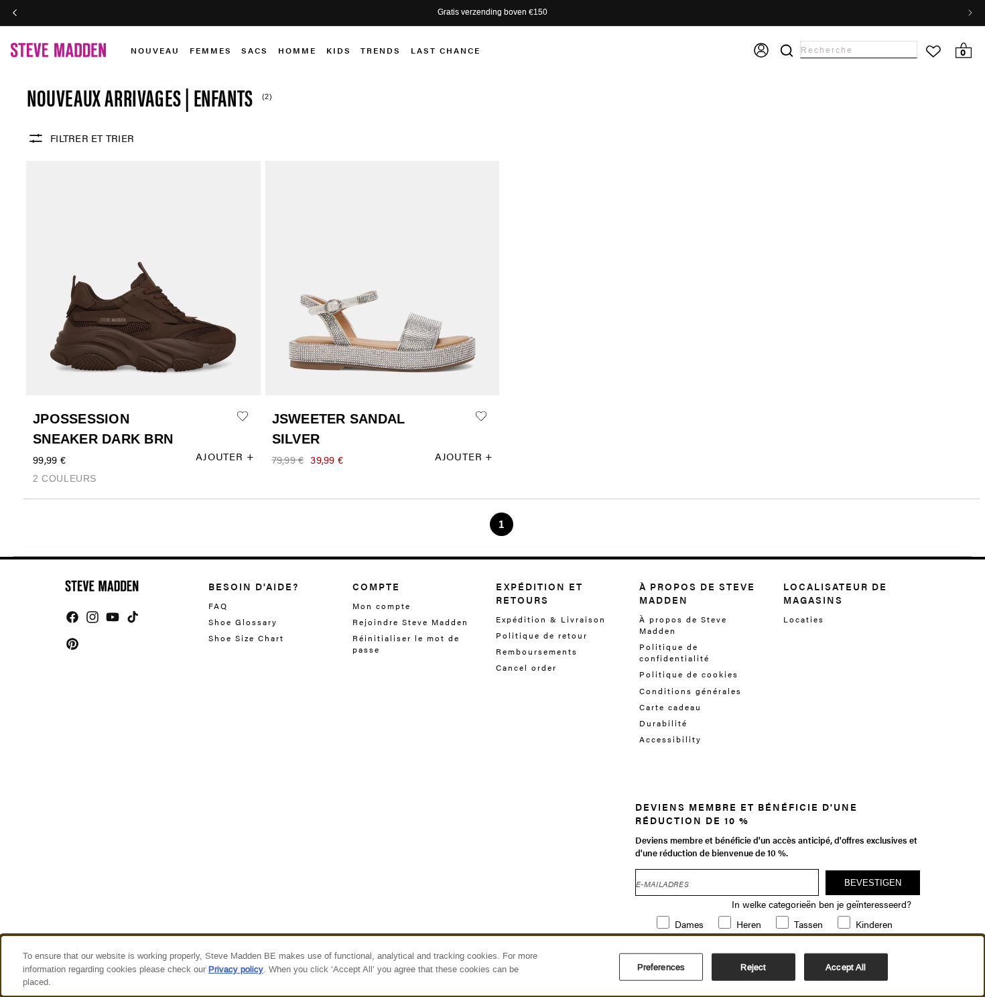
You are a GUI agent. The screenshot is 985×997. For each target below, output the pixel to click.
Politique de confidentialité (674, 652)
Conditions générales (690, 691)
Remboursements (537, 651)
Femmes (211, 50)
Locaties (803, 619)
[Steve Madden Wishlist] (933, 51)
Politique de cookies (688, 674)
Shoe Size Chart (246, 638)
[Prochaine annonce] (970, 12)
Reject (753, 966)
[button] (160, 50)
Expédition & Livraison (551, 619)
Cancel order (526, 667)
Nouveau (155, 50)
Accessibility (670, 739)
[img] (72, 617)
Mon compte (381, 606)
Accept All (846, 966)
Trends (380, 50)
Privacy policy (235, 969)
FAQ (218, 606)
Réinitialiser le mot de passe (406, 643)
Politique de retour (542, 635)
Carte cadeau (670, 707)
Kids (338, 50)
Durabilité (663, 723)
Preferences (661, 966)
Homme (297, 50)
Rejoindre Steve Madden (410, 622)
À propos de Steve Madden (683, 625)
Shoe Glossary (242, 622)
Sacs (254, 50)
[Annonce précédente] (14, 12)
